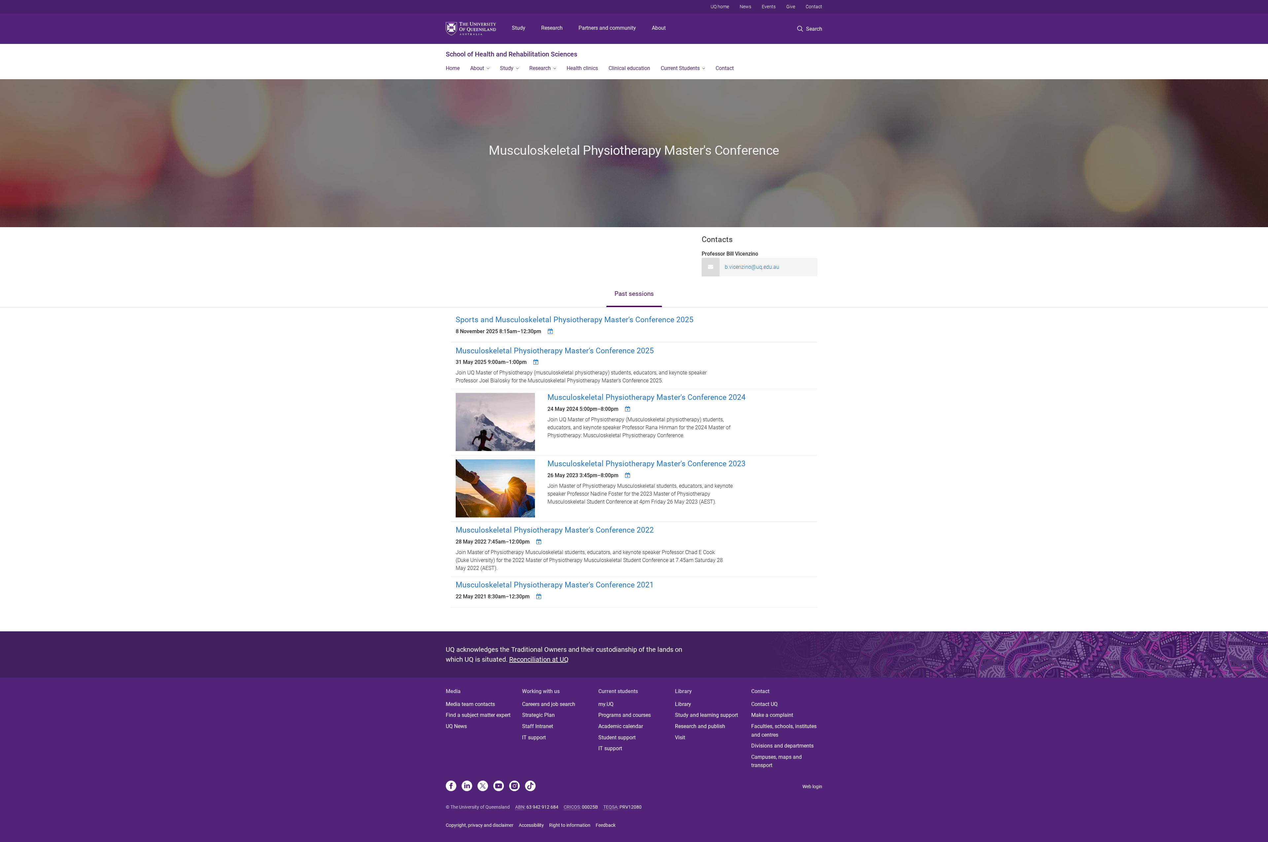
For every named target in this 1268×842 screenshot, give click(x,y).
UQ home (720, 6)
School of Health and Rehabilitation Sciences (511, 54)
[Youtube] (498, 786)
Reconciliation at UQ (539, 659)
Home (453, 68)
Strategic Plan (538, 715)
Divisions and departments (782, 746)
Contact (814, 6)
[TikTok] (530, 786)
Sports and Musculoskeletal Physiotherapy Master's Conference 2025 (574, 319)
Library (683, 704)
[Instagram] (514, 786)
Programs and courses (624, 715)
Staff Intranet (537, 726)
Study (518, 28)
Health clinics (582, 68)
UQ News (456, 726)
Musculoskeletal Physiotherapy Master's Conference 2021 (555, 584)
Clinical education (629, 68)
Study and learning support (706, 715)
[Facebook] (451, 786)
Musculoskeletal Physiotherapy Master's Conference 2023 (646, 463)
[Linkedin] (467, 786)
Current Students (680, 68)
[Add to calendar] (551, 331)
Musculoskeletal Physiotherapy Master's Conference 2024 (646, 397)
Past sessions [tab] (634, 294)
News (745, 6)
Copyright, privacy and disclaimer (479, 825)
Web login (812, 786)
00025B (590, 807)
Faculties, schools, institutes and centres (784, 730)
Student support (617, 737)
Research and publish (700, 726)
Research (552, 28)
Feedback (606, 825)
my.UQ (606, 704)
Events (769, 6)
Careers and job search (548, 704)
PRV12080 (630, 807)
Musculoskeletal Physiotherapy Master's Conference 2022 (555, 530)
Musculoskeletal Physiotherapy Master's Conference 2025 (555, 350)
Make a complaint (772, 715)
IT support (534, 737)
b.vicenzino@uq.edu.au (752, 267)
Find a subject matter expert (478, 715)
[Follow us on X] (482, 786)
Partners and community (607, 28)
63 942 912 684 (542, 807)
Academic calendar (620, 726)
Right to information (569, 825)
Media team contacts (470, 704)
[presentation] (634, 294)
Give (790, 6)
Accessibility (531, 825)
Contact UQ (764, 704)
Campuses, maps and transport (776, 761)
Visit (680, 737)
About (659, 28)
